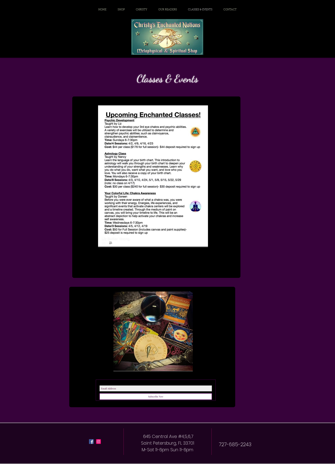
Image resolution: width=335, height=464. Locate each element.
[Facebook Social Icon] (91, 441)
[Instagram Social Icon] (98, 441)
